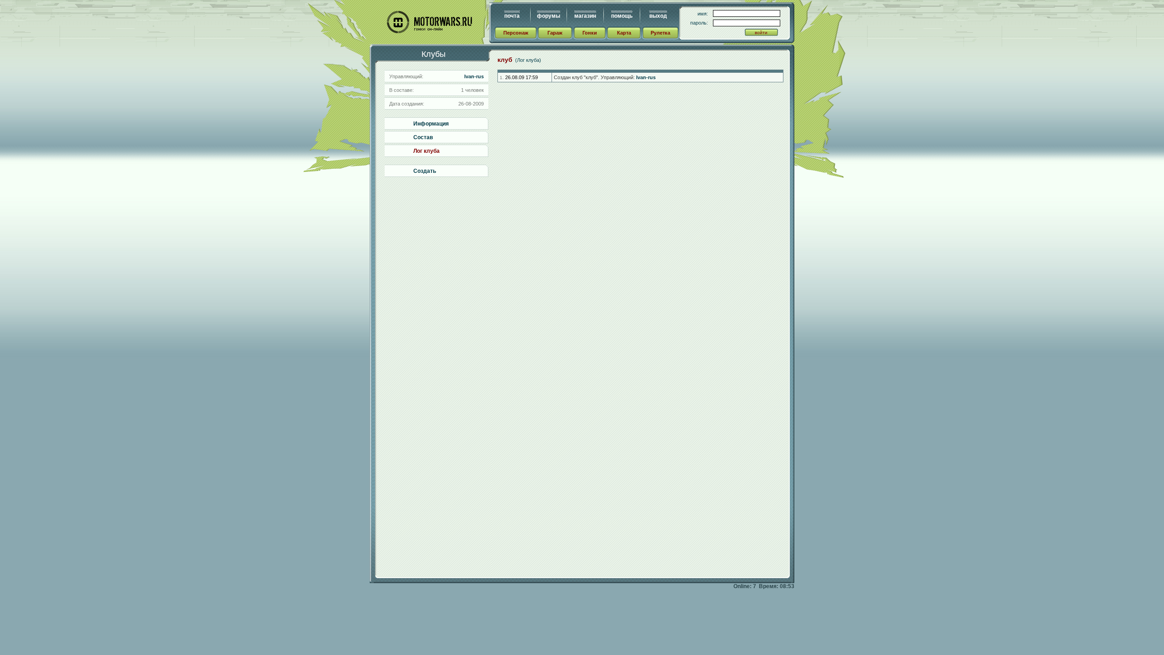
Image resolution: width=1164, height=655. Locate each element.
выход (658, 16)
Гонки (589, 32)
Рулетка (660, 32)
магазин (585, 16)
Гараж (554, 32)
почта (512, 16)
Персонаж (515, 32)
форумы (548, 16)
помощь (621, 16)
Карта (624, 32)
